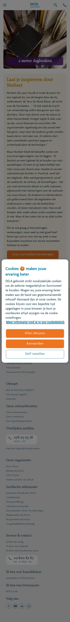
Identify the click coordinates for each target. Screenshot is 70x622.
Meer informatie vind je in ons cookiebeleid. (35, 322)
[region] (35, 311)
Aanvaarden (35, 343)
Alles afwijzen (35, 333)
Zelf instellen (35, 354)
